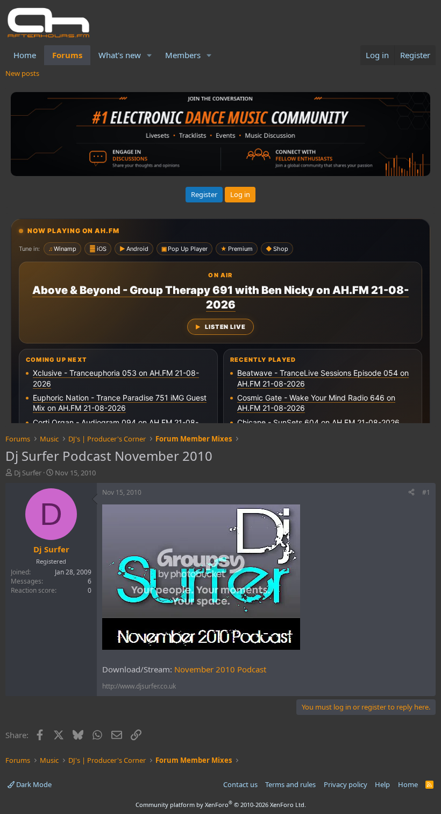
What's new (119, 55)
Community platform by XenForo (221, 805)
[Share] (411, 493)
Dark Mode (33, 784)
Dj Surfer (27, 473)
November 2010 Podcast (220, 669)
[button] (149, 55)
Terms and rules (290, 784)
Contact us (240, 784)
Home (24, 55)
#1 (426, 492)
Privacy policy (345, 784)
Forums (67, 55)
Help (382, 784)
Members (183, 55)
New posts (22, 73)
